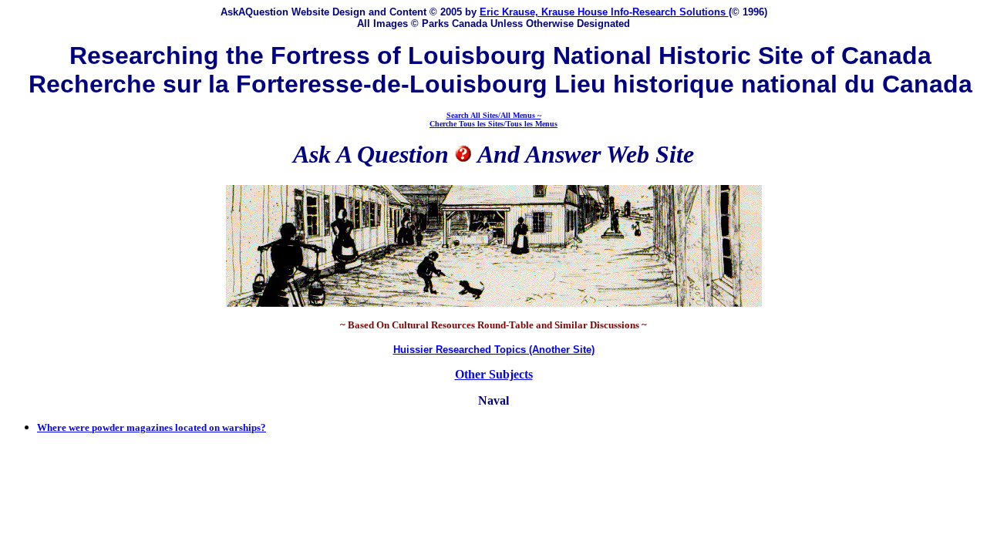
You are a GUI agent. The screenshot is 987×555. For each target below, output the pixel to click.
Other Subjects (494, 374)
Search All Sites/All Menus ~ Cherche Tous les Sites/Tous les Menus (493, 119)
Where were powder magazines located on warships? (151, 427)
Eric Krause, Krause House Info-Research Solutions (604, 12)
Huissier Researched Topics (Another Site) (494, 349)
